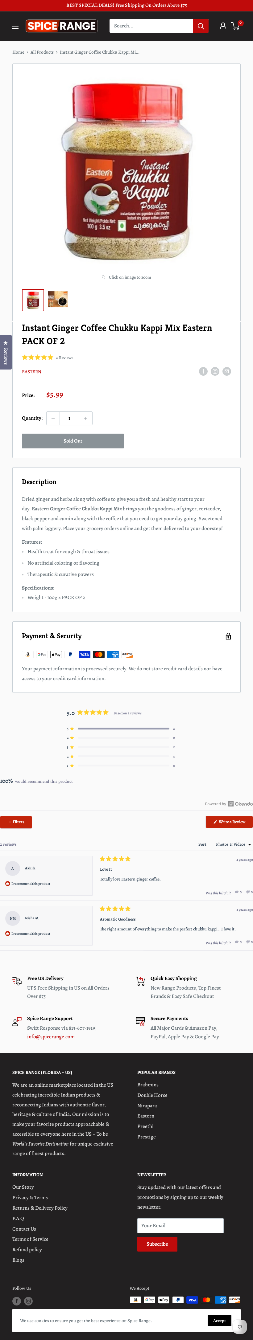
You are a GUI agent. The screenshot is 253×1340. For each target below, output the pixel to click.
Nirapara (147, 1105)
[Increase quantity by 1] (85, 418)
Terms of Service (30, 1239)
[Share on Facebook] (203, 371)
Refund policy (27, 1249)
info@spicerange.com (51, 1036)
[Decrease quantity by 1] (53, 418)
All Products (42, 52)
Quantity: (32, 418)
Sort (202, 844)
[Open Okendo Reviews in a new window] (229, 804)
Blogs (18, 1260)
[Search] (201, 26)
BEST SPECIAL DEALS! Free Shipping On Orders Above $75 (126, 5)
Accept (219, 1321)
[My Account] (223, 25)
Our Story (23, 1187)
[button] (47, 357)
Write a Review (235, 823)
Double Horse (152, 1095)
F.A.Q (18, 1218)
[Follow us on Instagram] (28, 1300)
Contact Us (24, 1228)
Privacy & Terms (30, 1197)
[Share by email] (226, 371)
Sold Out (73, 440)
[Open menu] (15, 26)
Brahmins (148, 1084)
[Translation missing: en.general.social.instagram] (215, 371)
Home (18, 52)
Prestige (146, 1136)
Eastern (31, 372)
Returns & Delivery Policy (40, 1207)
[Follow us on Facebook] (16, 1300)
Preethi (145, 1126)
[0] (235, 26)
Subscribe (157, 1244)
